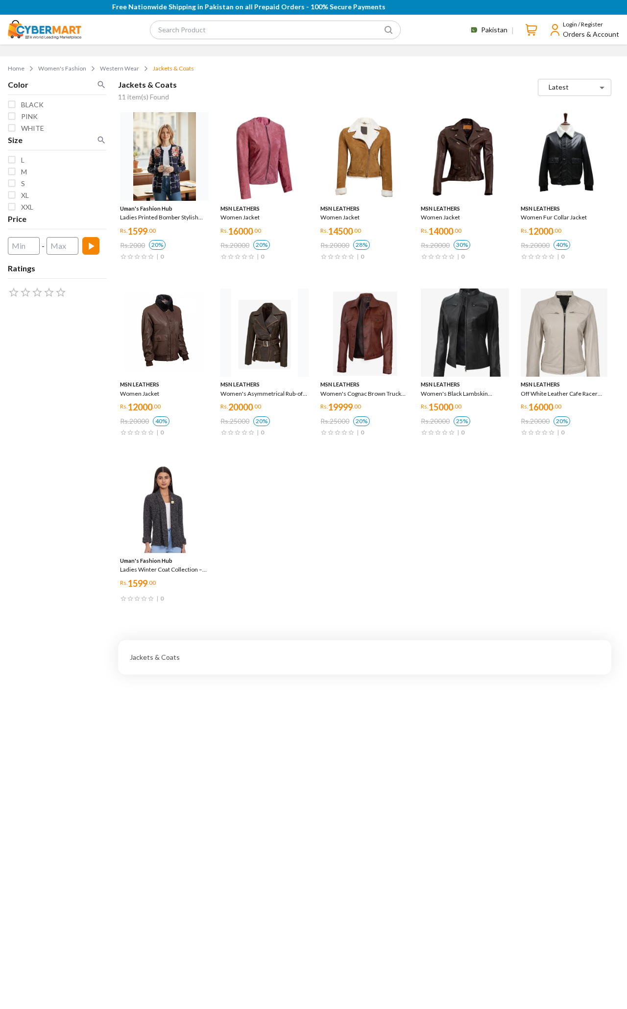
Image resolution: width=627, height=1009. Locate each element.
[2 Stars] (25, 292)
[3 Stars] (37, 292)
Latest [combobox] (559, 87)
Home (16, 68)
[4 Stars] (49, 292)
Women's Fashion (62, 68)
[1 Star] (14, 292)
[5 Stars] (61, 292)
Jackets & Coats (173, 68)
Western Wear (119, 68)
